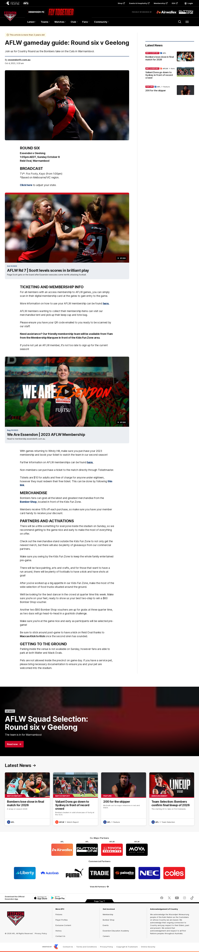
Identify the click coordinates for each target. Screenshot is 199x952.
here (90, 462)
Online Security (148, 947)
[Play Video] (67, 227)
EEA (173, 3)
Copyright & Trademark (127, 947)
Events (106, 925)
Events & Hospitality (138, 3)
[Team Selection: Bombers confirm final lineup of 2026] (171, 798)
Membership (159, 3)
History (58, 931)
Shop (120, 3)
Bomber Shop (108, 920)
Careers (106, 936)
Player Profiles (62, 920)
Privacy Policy (41, 933)
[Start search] (180, 22)
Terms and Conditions (86, 947)
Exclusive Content (63, 925)
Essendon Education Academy (116, 931)
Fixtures (59, 914)
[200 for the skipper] (169, 90)
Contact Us (60, 936)
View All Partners (98, 887)
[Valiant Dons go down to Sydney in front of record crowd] (169, 73)
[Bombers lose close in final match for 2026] (169, 57)
